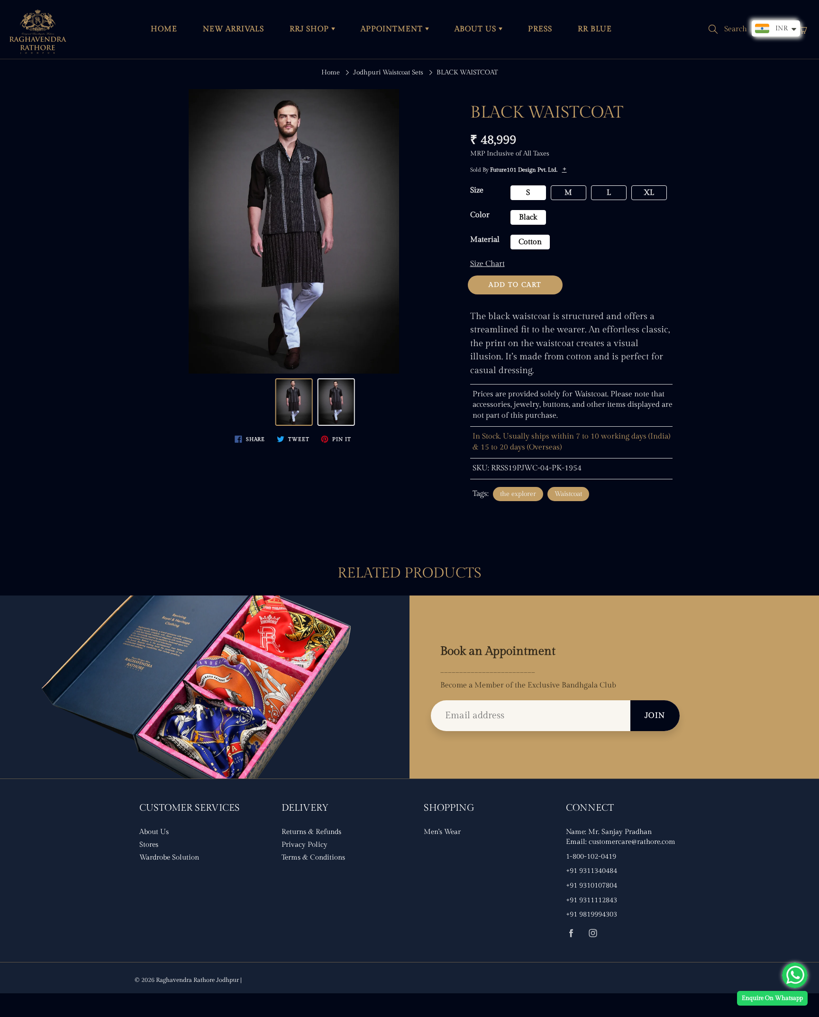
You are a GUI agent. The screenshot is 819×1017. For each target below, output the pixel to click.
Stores (148, 845)
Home (330, 72)
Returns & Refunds (311, 832)
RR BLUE (595, 29)
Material (485, 239)
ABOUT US (477, 29)
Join (655, 715)
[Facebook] (571, 933)
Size (476, 190)
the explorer (518, 494)
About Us (154, 832)
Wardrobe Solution (169, 857)
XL (649, 192)
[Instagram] (592, 933)
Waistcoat (568, 494)
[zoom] (294, 231)
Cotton (530, 242)
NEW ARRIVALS (233, 29)
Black (528, 217)
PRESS (540, 29)
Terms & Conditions (313, 857)
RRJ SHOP (310, 29)
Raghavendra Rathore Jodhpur (197, 980)
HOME (164, 29)
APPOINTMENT (393, 29)
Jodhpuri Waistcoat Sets (388, 72)
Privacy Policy (305, 845)
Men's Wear (442, 832)
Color (480, 215)
